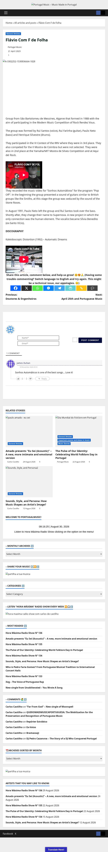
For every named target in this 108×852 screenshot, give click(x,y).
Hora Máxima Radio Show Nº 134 (24, 655)
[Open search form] (93, 12)
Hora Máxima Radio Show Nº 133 (24, 676)
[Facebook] (15, 288)
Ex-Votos (31, 727)
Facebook (8, 833)
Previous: (21, 296)
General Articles (13, 33)
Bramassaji (32, 732)
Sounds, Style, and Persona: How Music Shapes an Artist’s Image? (26, 502)
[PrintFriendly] (70, 288)
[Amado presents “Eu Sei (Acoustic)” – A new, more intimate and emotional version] (29, 431)
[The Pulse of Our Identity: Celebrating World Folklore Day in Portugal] (78, 431)
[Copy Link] (81, 288)
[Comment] (92, 288)
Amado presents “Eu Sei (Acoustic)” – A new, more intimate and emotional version (29, 454)
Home (9, 22)
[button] (6, 13)
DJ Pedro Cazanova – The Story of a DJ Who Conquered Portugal (61, 738)
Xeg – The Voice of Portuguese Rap (25, 681)
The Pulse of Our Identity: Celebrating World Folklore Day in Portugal (76, 454)
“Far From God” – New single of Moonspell (49, 706)
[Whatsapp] (37, 288)
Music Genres (64, 443)
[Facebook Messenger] (48, 288)
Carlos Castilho (13, 462)
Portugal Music (15, 47)
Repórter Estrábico (36, 721)
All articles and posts (25, 22)
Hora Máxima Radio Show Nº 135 (24, 644)
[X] (26, 288)
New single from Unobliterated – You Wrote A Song (34, 687)
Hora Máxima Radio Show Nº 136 (24, 632)
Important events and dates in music (74, 440)
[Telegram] (59, 288)
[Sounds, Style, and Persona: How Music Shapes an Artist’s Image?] (29, 481)
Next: (81, 296)
